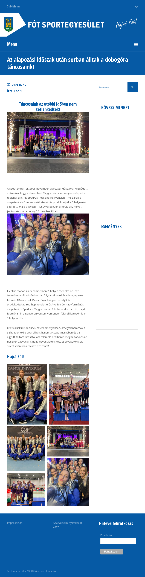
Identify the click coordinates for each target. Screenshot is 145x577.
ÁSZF (56, 527)
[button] (27, 394)
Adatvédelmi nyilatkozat (67, 522)
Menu (12, 44)
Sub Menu (13, 6)
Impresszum (14, 522)
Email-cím (106, 535)
